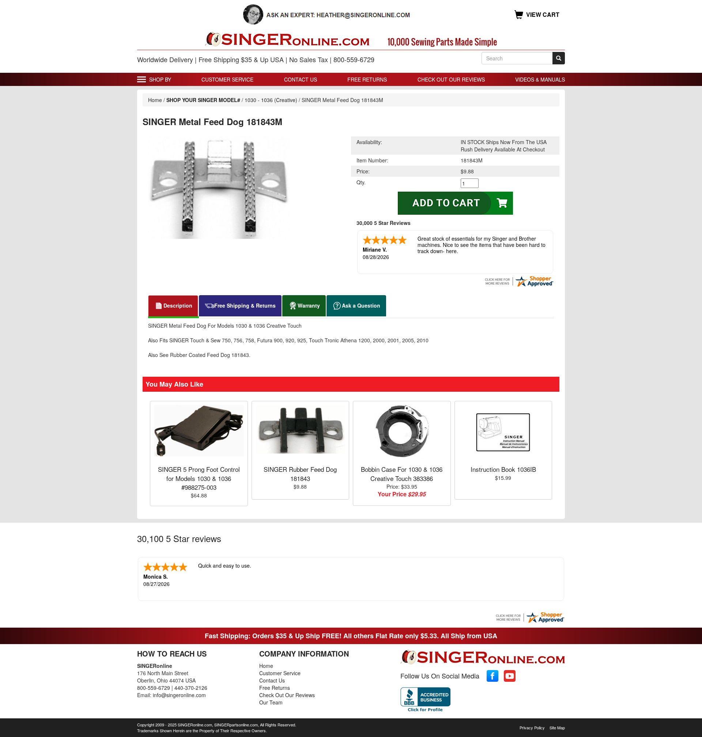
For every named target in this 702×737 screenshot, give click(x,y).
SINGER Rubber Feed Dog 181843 (300, 473)
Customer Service (227, 79)
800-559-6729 (153, 687)
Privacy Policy (532, 727)
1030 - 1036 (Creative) (272, 100)
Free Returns (367, 79)
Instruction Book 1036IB (503, 469)
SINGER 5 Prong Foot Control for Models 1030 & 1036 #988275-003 (199, 478)
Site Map (557, 727)
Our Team (271, 702)
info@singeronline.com (179, 695)
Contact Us (300, 79)
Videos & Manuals (540, 79)
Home (155, 100)
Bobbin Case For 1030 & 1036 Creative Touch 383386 (401, 473)
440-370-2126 (190, 687)
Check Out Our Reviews (451, 79)
